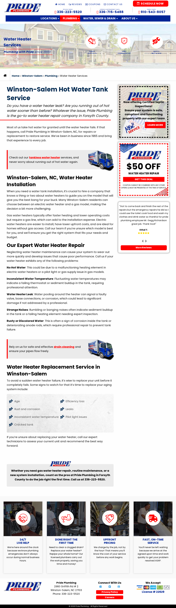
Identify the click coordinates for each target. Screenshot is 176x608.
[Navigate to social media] (100, 587)
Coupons (94, 4)
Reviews (77, 4)
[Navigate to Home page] (23, 7)
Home (16, 76)
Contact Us (114, 4)
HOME (61, 4)
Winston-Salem (32, 76)
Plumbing (70, 18)
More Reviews (144, 247)
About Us (128, 18)
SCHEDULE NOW (152, 3)
